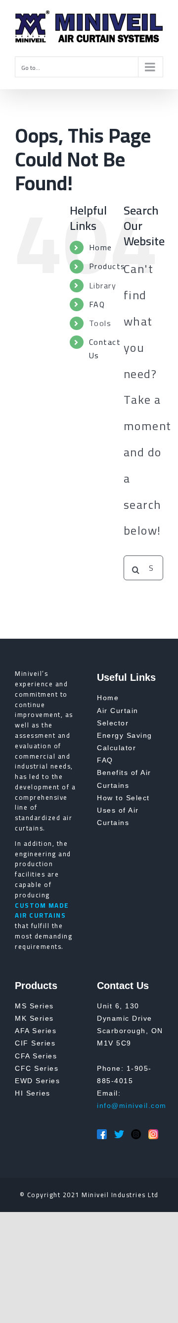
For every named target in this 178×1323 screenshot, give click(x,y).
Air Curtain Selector (117, 717)
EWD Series (37, 1081)
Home (100, 247)
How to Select (123, 798)
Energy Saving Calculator (124, 741)
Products (107, 266)
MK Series (34, 1018)
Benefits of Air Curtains (124, 779)
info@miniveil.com (132, 1105)
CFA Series (36, 1056)
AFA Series (35, 1031)
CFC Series (36, 1068)
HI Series (32, 1093)
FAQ (97, 304)
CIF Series (35, 1043)
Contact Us (105, 348)
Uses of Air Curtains (118, 816)
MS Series (34, 1006)
